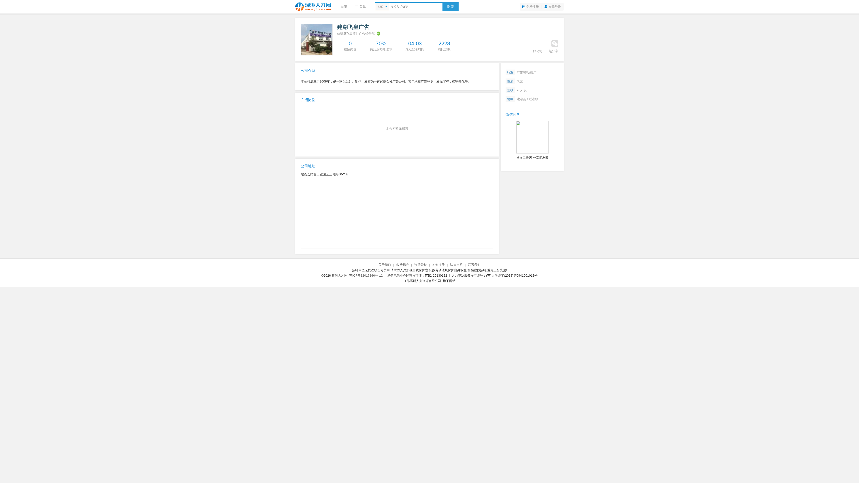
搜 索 (450, 6)
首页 (344, 6)
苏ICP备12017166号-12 (366, 275)
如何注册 (438, 265)
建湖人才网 (339, 275)
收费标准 (402, 265)
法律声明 (456, 265)
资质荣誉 (420, 265)
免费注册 (532, 6)
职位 (381, 6)
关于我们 (384, 265)
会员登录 (555, 6)
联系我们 (474, 265)
